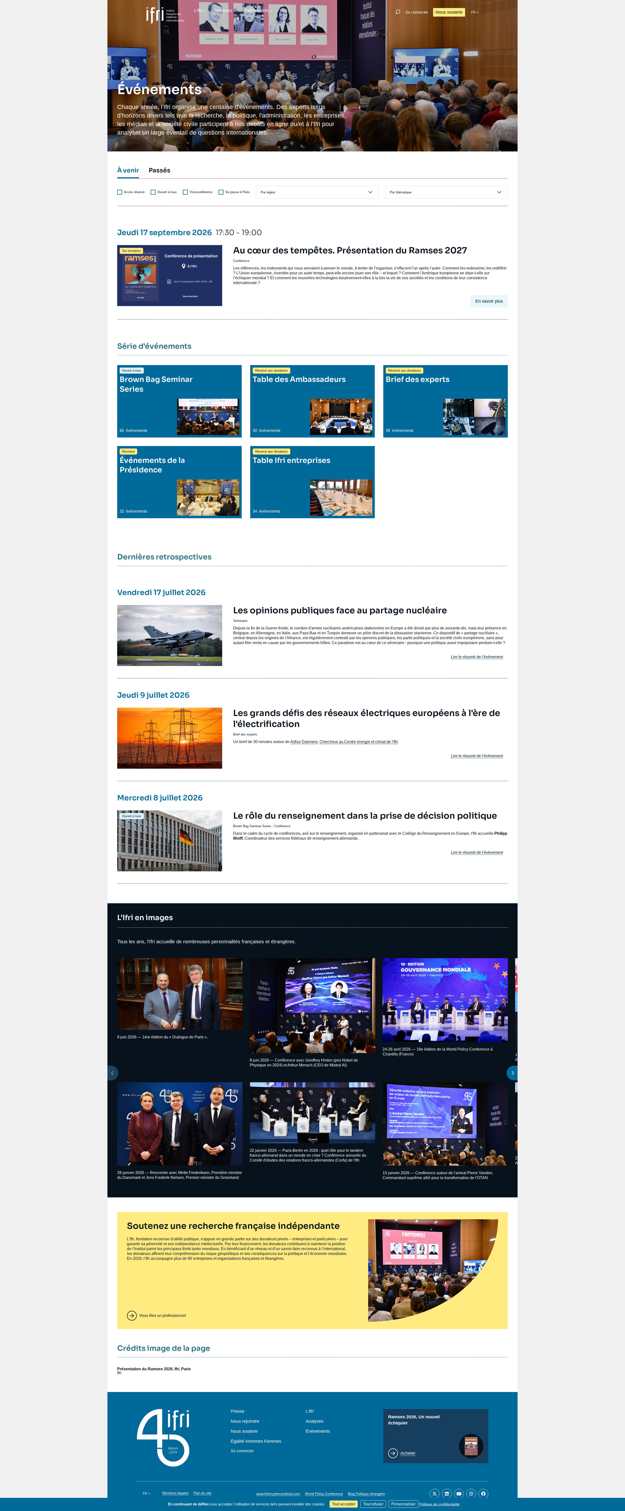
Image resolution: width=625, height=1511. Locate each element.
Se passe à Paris (237, 192)
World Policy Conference (324, 1494)
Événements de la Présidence (152, 465)
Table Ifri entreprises (291, 460)
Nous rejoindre (245, 1421)
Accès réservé (134, 192)
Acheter (408, 1453)
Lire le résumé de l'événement (477, 657)
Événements (256, 10)
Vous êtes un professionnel (162, 1315)
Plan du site (202, 1493)
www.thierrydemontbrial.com (278, 1494)
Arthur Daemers (304, 742)
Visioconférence (200, 192)
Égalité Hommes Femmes (256, 1441)
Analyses (223, 10)
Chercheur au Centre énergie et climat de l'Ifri (359, 742)
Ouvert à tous (166, 192)
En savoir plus (489, 301)
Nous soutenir (449, 12)
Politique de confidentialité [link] (439, 1504)
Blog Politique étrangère (366, 1494)
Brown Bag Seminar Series (252, 826)
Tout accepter (343, 1504)
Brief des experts (417, 379)
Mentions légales (175, 1493)
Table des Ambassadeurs (299, 379)
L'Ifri (198, 10)
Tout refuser (373, 1504)
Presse (237, 1411)
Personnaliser (403, 1504)
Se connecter (416, 12)
